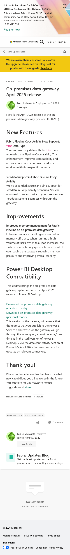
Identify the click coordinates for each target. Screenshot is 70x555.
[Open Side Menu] (5, 42)
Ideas (28, 387)
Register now (12, 29)
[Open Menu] (64, 51)
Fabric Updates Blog (15, 51)
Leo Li (20, 103)
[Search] (42, 42)
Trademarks (9, 542)
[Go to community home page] (24, 42)
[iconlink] (10, 457)
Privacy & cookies (33, 535)
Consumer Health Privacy (49, 547)
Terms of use (53, 535)
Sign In (62, 41)
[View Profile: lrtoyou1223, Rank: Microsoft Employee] (10, 105)
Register (51, 41)
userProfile (26, 444)
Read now (46, 68)
